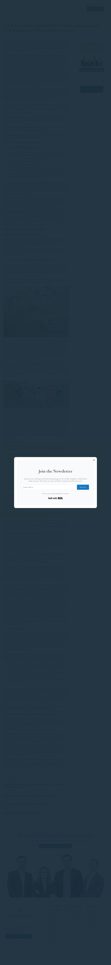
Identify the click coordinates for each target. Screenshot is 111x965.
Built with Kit (55, 498)
